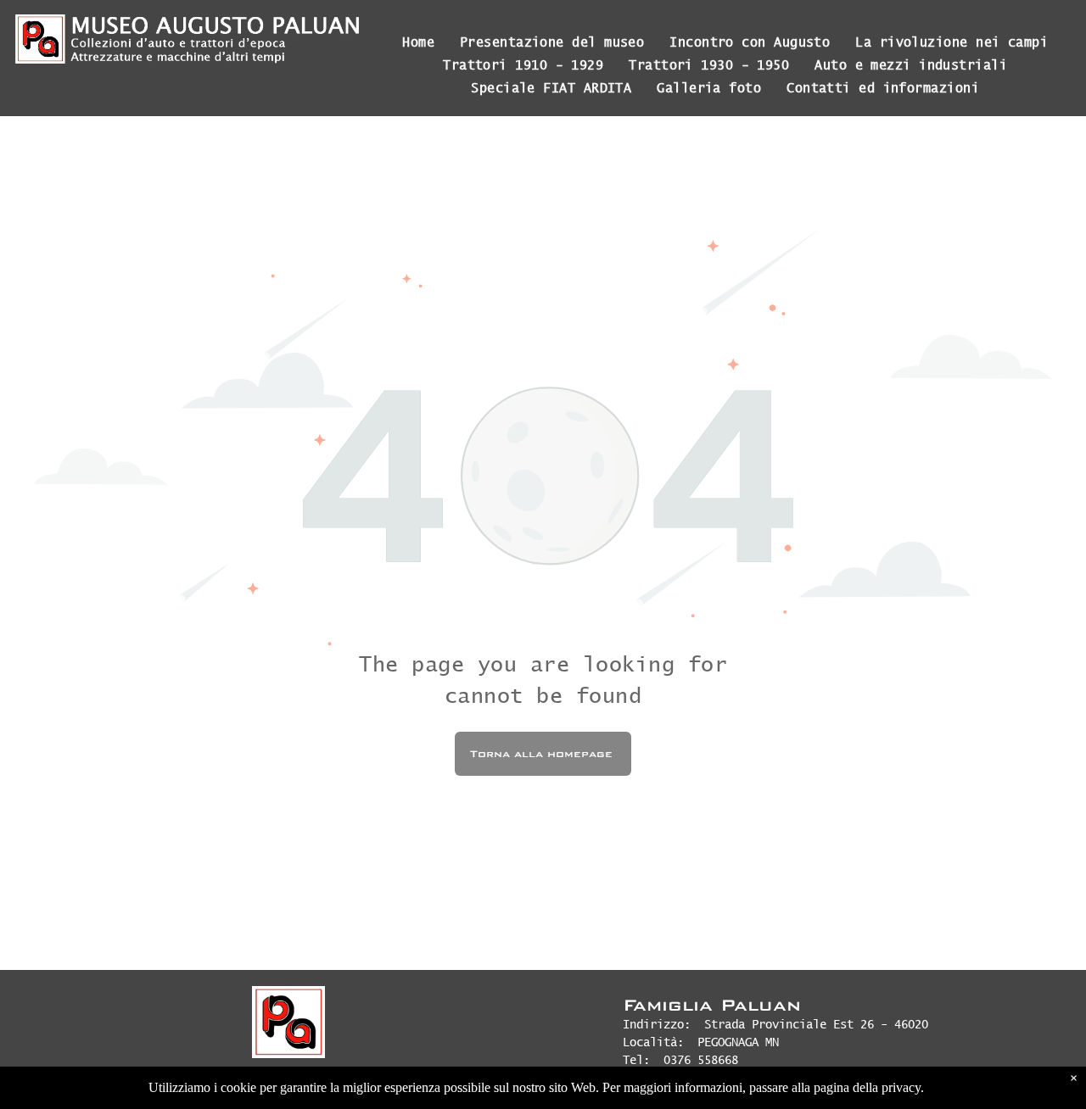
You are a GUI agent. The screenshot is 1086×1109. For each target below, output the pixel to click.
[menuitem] (418, 42)
